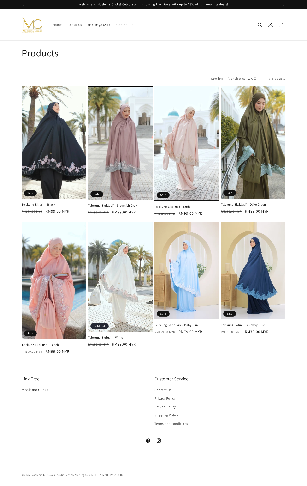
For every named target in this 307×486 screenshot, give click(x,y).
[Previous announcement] (23, 4)
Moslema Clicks (35, 389)
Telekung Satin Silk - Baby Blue (176, 325)
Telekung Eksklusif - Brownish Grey (112, 205)
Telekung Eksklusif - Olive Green (243, 205)
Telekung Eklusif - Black (38, 205)
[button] (260, 25)
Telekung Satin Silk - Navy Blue (243, 325)
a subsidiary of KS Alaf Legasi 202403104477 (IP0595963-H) (87, 475)
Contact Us (162, 390)
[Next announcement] (283, 4)
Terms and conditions (171, 423)
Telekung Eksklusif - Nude (172, 207)
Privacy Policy (164, 398)
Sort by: (217, 78)
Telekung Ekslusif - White (105, 338)
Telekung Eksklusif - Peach (40, 345)
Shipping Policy (166, 415)
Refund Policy (165, 407)
